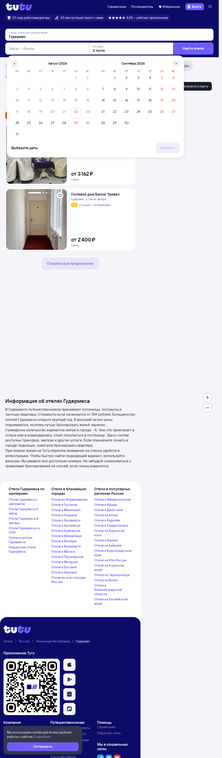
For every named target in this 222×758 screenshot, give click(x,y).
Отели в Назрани (64, 515)
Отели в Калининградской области (108, 589)
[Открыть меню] (210, 6)
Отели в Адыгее (106, 540)
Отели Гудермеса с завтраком (23, 501)
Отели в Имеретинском (112, 499)
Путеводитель (142, 7)
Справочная (117, 7)
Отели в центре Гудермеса (21, 540)
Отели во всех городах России (68, 579)
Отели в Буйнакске (65, 531)
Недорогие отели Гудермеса (22, 549)
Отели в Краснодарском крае (113, 553)
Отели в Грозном (64, 505)
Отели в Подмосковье (111, 525)
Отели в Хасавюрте (66, 520)
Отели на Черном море (112, 575)
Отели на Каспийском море (111, 601)
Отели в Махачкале (66, 510)
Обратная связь (109, 733)
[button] (69, 665)
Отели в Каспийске (65, 525)
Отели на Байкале (108, 545)
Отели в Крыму (105, 505)
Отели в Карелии (107, 520)
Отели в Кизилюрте (66, 546)
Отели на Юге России (110, 560)
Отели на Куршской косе (109, 533)
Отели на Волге (106, 580)
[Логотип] (19, 7)
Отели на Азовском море (109, 567)
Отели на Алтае (106, 515)
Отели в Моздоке (64, 562)
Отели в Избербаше (66, 536)
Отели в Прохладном (67, 557)
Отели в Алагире (64, 572)
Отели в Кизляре (64, 541)
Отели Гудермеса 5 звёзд (23, 511)
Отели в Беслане (64, 567)
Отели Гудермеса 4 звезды (23, 520)
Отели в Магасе (63, 551)
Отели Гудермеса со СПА (24, 530)
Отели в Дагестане (108, 510)
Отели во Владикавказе (69, 499)
